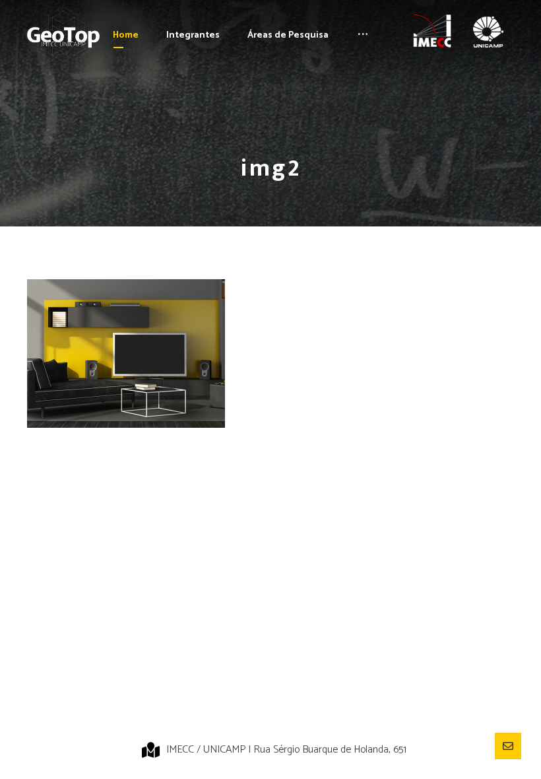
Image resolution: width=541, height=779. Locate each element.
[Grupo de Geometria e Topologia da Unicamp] (63, 36)
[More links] (362, 35)
